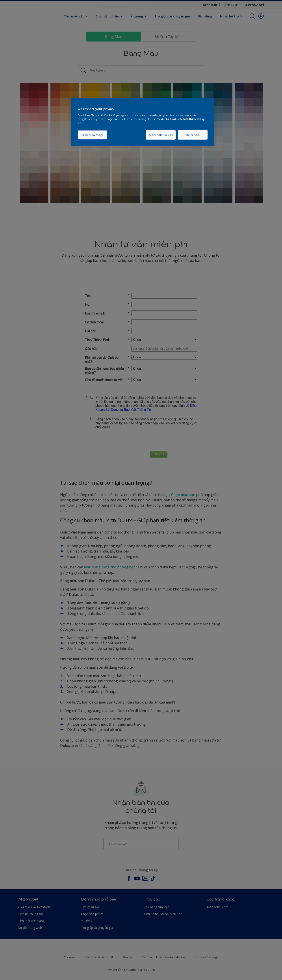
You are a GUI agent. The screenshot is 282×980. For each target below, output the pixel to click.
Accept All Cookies (160, 134)
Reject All (192, 134)
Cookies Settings (92, 134)
